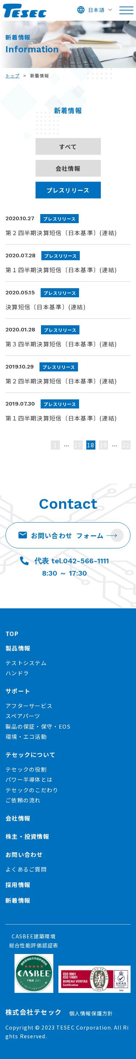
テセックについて (30, 754)
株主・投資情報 (27, 836)
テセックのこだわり (32, 790)
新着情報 (17, 900)
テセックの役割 (26, 769)
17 (78, 444)
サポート (17, 690)
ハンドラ (17, 673)
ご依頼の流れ (23, 800)
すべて (68, 146)
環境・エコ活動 (26, 736)
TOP (11, 633)
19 (103, 444)
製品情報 (17, 648)
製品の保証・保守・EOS (38, 726)
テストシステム (26, 663)
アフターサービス (29, 705)
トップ (12, 75)
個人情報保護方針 (91, 1013)
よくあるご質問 (26, 869)
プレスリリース (68, 190)
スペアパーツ (23, 716)
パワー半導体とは (29, 779)
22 (126, 444)
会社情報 (68, 168)
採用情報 (17, 884)
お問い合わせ (67, 535)
